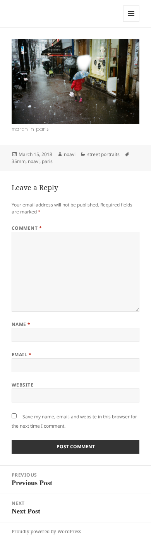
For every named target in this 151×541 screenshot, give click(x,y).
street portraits (103, 154)
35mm (19, 161)
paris (47, 161)
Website (22, 384)
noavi (70, 154)
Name (21, 324)
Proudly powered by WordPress (46, 531)
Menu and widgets (131, 21)
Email (21, 354)
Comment (27, 228)
